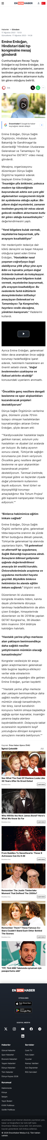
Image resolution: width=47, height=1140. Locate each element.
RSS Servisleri (31, 1072)
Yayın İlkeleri (7, 1101)
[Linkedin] (23, 1036)
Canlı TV (28, 1050)
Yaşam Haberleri (8, 1063)
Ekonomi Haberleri (9, 1059)
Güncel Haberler (8, 1050)
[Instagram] (14, 1029)
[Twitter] (6, 1029)
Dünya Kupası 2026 (10, 1076)
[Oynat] (23, 105)
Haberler (5, 29)
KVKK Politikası (8, 1105)
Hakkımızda (7, 1088)
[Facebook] (31, 1029)
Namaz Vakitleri (31, 1063)
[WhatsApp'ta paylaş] (38, 88)
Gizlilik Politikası (8, 1110)
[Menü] (3, 3)
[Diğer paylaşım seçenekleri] (43, 88)
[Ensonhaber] (23, 3)
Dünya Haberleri (8, 1068)
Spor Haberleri (8, 1055)
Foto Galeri (29, 1055)
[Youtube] (23, 1029)
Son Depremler (31, 1068)
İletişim (4, 1097)
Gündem (15, 29)
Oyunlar (28, 1059)
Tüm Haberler (7, 1072)
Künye (4, 1092)
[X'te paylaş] (33, 88)
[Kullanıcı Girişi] (39, 3)
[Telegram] (40, 1029)
